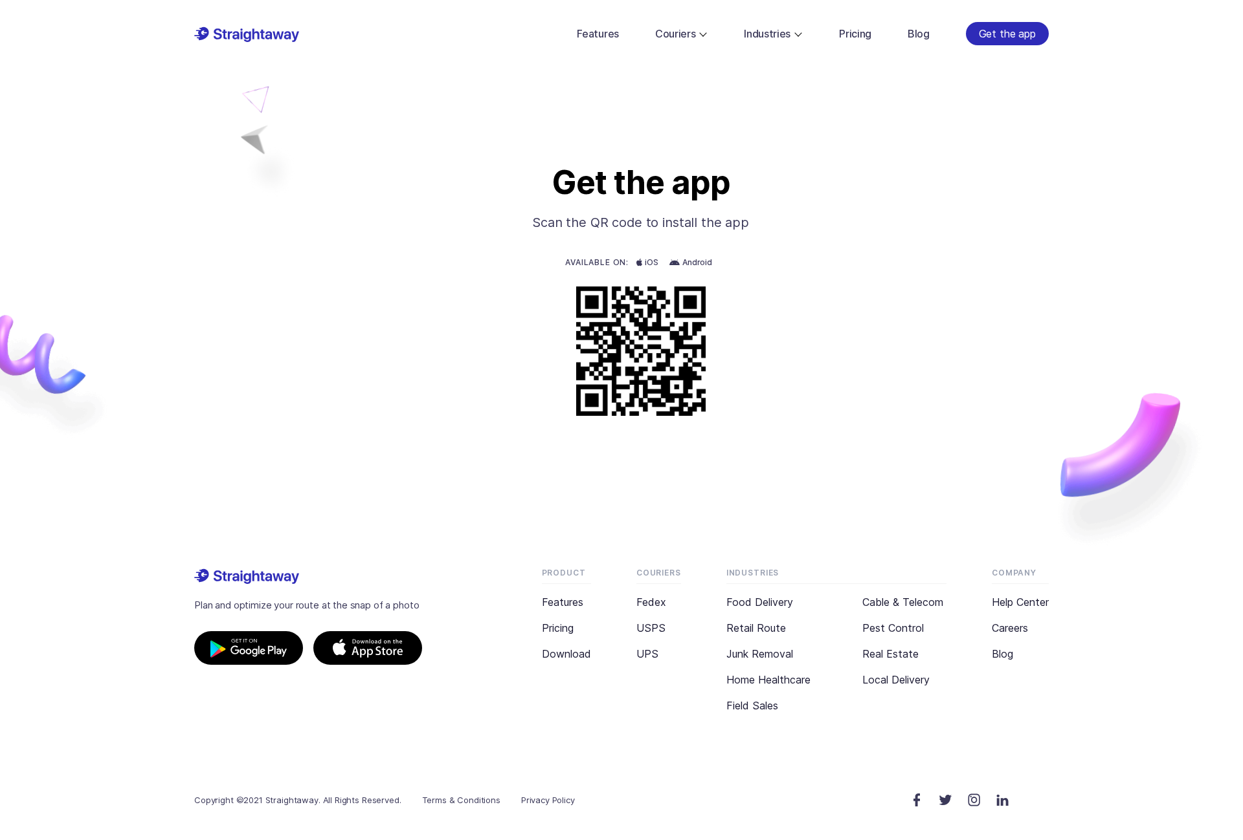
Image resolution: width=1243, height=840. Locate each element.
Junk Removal (759, 653)
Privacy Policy (548, 800)
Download (566, 653)
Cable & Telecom (902, 602)
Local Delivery (896, 679)
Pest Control (893, 627)
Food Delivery (759, 602)
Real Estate (890, 653)
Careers (1010, 627)
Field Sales (752, 705)
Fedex (651, 602)
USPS (651, 627)
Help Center (1020, 602)
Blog (1002, 653)
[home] (246, 33)
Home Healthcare (768, 679)
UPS (647, 653)
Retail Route (756, 627)
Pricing (558, 627)
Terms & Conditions (461, 800)
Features (562, 602)
